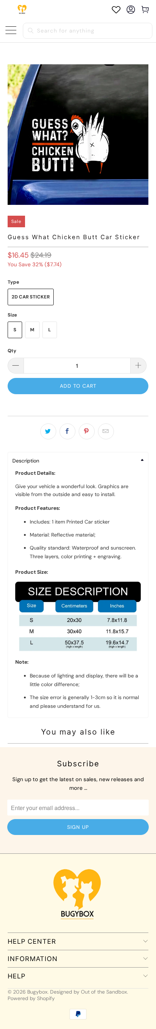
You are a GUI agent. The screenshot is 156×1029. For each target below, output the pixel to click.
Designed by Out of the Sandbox (88, 992)
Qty (12, 351)
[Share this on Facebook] (67, 431)
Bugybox (37, 992)
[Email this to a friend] (106, 431)
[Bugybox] (22, 9)
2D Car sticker (31, 297)
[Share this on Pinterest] (87, 431)
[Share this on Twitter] (48, 431)
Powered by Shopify (31, 998)
